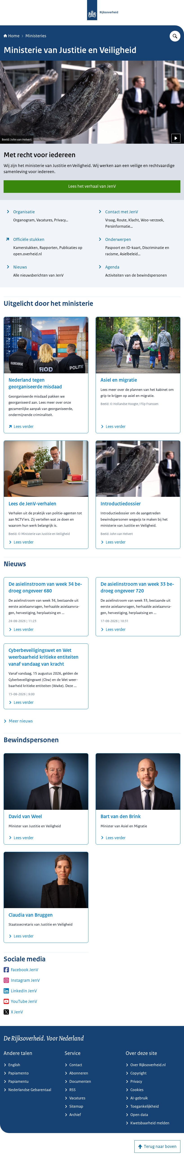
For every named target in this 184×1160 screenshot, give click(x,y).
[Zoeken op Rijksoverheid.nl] (175, 36)
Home (14, 36)
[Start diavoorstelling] (175, 138)
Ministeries (35, 36)
